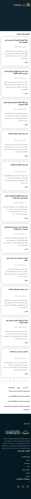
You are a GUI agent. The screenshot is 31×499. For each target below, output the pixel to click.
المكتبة (28, 473)
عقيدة (28, 460)
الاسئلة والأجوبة (26, 457)
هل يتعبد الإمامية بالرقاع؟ (19, 164)
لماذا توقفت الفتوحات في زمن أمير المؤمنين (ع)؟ (16, 41)
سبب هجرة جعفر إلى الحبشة (18, 289)
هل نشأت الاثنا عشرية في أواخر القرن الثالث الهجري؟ (15, 103)
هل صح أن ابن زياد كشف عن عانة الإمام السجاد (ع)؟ (19, 401)
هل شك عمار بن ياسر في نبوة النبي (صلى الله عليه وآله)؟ (16, 228)
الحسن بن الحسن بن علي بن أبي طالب (17, 259)
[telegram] (18, 487)
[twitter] (23, 487)
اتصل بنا (28, 476)
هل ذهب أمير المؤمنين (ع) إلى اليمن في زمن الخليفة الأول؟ (16, 72)
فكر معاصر (27, 463)
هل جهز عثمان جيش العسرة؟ (18, 133)
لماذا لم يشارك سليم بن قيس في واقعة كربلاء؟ (17, 321)
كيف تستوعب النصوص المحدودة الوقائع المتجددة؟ (19, 396)
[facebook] (27, 487)
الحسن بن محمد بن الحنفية (19, 351)
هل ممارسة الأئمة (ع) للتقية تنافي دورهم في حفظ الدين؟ (16, 197)
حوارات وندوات (26, 470)
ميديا (28, 466)
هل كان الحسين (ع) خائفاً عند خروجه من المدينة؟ (19, 391)
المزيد (26, 62)
